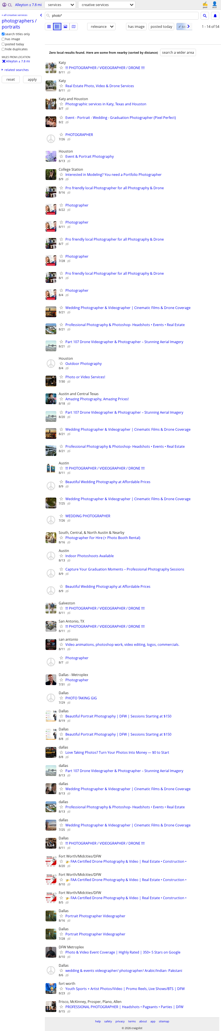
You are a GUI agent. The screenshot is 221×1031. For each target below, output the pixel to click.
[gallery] (65, 26)
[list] (49, 26)
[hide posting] (69, 72)
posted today (14, 44)
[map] (73, 26)
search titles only (17, 34)
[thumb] (57, 26)
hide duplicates (16, 49)
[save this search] (215, 16)
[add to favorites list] (61, 67)
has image (12, 39)
